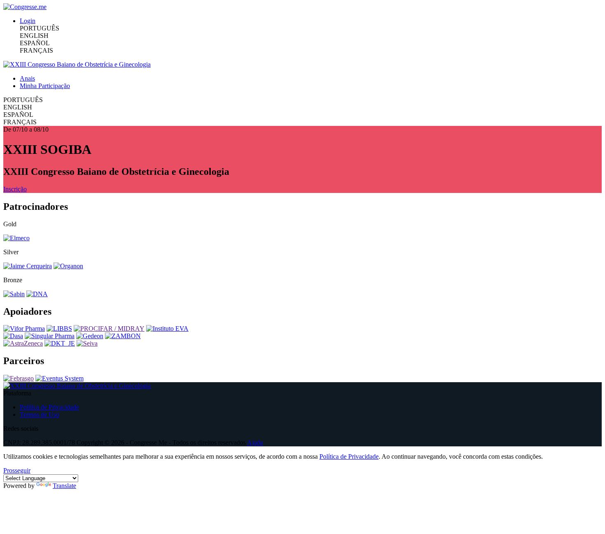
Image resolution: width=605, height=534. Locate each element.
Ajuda (255, 442)
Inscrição (15, 189)
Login (27, 20)
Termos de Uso (39, 414)
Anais (27, 78)
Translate (64, 485)
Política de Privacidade (49, 407)
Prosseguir (16, 470)
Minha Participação (45, 85)
